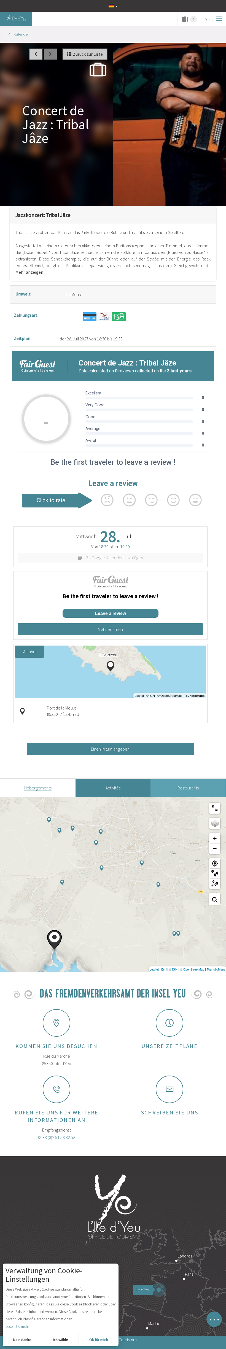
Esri (163, 969)
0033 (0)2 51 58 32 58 (56, 1137)
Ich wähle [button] (60, 1339)
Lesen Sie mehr (17, 1326)
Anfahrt (29, 651)
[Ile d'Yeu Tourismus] (113, 1210)
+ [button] (215, 838)
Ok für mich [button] (98, 1339)
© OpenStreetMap (192, 969)
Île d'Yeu (143, 1289)
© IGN (173, 969)
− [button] (215, 848)
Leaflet (154, 969)
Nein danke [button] (22, 1339)
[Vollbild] (215, 808)
